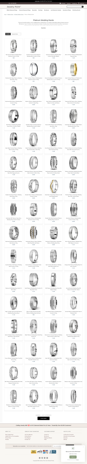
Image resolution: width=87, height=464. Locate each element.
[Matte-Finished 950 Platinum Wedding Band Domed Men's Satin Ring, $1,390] (33, 139)
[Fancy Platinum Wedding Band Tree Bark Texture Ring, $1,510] (13, 349)
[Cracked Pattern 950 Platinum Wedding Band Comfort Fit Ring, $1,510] (13, 256)
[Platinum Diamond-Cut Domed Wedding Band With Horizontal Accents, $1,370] (73, 139)
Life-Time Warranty (28, 434)
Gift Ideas (63, 3)
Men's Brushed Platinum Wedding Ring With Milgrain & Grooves (73, 242)
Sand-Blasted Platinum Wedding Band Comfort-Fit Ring (53, 312)
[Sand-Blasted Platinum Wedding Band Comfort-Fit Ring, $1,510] (53, 303)
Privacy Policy (8, 437)
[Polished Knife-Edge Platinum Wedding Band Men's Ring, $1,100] (13, 69)
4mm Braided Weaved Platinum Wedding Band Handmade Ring (53, 149)
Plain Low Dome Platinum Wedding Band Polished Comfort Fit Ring (33, 79)
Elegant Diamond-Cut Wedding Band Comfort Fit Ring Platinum (73, 405)
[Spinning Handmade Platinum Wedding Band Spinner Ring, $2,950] (13, 233)
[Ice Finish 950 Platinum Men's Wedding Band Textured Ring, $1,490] (33, 373)
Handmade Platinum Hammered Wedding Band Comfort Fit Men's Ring (33, 172)
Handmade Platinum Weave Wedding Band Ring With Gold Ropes (33, 242)
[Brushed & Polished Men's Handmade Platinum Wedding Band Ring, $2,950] (53, 233)
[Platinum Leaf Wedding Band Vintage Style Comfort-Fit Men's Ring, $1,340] (73, 349)
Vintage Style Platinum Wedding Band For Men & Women (73, 265)
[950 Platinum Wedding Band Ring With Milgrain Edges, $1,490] (53, 279)
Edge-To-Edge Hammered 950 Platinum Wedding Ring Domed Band (13, 312)
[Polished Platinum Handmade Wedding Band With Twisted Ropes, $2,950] (73, 186)
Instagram (47, 458)
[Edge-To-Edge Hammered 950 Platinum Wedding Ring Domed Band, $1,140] (13, 303)
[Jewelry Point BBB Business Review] (52, 451)
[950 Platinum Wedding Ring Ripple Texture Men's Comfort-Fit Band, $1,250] (13, 116)
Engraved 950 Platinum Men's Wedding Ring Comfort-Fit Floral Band (73, 102)
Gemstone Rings (67, 10)
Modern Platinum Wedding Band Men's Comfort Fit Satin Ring (33, 102)
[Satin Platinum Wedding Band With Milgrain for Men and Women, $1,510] (53, 93)
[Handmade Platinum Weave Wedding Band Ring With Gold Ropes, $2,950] (33, 233)
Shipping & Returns (48, 437)
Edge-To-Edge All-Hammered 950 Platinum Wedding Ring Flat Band (33, 312)
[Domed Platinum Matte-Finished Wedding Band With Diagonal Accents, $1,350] (13, 163)
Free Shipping (27, 437)
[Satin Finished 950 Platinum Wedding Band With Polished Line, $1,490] (53, 256)
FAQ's (45, 439)
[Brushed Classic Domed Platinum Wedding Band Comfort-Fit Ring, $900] (33, 46)
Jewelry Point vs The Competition (12, 436)
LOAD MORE (43, 418)
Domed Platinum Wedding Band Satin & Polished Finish (73, 312)
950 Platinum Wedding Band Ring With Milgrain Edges (53, 289)
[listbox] (16, 34)
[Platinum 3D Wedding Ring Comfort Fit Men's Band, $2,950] (13, 279)
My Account (46, 436)
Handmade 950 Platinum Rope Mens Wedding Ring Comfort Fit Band (13, 219)
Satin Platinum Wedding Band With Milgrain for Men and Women (53, 102)
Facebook (40, 458)
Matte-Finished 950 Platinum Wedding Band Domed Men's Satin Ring (34, 149)
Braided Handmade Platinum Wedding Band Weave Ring (14, 195)
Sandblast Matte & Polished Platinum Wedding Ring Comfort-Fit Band (33, 125)
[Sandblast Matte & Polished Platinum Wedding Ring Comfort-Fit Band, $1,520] (33, 116)
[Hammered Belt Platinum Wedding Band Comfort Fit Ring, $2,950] (13, 93)
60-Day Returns (28, 436)
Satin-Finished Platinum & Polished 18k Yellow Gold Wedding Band (73, 79)
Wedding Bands (76, 10)
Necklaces (46, 10)
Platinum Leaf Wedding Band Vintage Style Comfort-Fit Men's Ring (73, 359)
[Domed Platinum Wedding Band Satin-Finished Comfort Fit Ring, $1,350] (33, 256)
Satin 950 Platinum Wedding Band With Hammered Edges (53, 359)
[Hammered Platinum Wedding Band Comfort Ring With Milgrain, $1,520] (53, 46)
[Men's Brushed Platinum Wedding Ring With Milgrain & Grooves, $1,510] (73, 233)
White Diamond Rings (12, 10)
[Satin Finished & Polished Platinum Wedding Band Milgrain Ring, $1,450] (73, 326)
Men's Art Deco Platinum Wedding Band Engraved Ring (73, 55)
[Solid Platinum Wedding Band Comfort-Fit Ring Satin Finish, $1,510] (33, 279)
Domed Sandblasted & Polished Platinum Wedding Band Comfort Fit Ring (53, 79)
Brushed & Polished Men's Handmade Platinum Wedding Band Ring (53, 242)
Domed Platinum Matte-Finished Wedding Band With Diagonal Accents (13, 172)
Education (66, 437)
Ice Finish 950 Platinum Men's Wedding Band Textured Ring (33, 382)
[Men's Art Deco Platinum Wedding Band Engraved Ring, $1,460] (73, 46)
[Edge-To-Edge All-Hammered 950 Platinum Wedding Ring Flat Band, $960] (33, 303)
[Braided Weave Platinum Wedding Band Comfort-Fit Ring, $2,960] (33, 186)
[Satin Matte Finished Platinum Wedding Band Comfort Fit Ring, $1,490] (13, 139)
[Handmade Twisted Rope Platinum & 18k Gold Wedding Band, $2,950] (53, 186)
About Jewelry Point (9, 434)
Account (68, 3)
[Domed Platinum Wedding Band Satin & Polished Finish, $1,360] (73, 303)
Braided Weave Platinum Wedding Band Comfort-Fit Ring (33, 195)
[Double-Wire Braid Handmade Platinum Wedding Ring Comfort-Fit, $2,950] (53, 209)
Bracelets (34, 10)
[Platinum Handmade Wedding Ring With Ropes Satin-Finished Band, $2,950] (73, 163)
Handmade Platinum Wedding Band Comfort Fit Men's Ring (73, 219)
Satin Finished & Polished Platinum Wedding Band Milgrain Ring (73, 335)
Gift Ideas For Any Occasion (69, 436)
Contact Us (74, 3)
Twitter (42, 458)
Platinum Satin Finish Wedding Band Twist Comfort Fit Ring (73, 382)
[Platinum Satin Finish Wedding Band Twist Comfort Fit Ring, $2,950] (73, 373)
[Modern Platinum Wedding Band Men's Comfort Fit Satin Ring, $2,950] (33, 93)
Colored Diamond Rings (25, 10)
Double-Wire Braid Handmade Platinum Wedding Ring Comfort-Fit (53, 219)
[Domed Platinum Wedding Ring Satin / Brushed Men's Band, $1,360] (53, 373)
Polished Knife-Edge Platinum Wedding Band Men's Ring (13, 79)
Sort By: (8, 34)
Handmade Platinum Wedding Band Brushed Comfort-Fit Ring (33, 219)
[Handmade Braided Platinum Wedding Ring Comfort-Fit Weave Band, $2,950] (53, 163)
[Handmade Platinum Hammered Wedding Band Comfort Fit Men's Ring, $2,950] (33, 163)
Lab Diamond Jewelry (56, 10)
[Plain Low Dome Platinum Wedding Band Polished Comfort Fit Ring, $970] (33, 69)
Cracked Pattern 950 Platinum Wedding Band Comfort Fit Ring (13, 265)
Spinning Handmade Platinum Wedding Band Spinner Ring (13, 242)
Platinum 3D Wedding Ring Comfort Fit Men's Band (13, 289)
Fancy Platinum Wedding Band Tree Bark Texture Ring (13, 359)
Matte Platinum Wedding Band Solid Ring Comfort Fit (33, 335)
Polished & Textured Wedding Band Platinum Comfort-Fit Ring (13, 405)
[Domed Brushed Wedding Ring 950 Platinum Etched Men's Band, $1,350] (73, 279)
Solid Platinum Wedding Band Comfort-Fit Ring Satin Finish (33, 289)
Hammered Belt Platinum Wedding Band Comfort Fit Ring (13, 102)
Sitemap (65, 439)
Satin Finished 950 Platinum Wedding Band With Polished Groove (33, 405)
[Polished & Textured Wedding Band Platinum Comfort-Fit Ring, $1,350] (13, 396)
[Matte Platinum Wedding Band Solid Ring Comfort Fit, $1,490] (33, 326)
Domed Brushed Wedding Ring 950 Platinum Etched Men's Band (73, 289)
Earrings (40, 10)
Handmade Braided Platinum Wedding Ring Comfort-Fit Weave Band (53, 172)
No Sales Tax (27, 439)
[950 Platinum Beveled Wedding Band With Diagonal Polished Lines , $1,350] (13, 373)
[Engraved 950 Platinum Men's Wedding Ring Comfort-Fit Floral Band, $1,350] (73, 93)
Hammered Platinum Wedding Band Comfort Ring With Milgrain (53, 55)
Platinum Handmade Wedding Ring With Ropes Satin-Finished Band (73, 172)
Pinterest (44, 458)
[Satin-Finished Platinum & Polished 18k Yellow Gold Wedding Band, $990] (73, 69)
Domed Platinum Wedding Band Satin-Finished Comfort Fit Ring (34, 265)
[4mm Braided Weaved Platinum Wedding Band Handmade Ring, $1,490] (53, 139)
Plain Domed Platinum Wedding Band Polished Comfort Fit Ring (13, 55)
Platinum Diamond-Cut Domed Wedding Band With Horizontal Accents (73, 149)
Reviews (7, 439)
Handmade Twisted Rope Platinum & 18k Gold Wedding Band (53, 195)
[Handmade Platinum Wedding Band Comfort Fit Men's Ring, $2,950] (73, 209)
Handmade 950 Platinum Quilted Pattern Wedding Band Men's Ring (73, 125)
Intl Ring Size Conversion (69, 434)
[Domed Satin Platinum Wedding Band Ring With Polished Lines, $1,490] (33, 349)
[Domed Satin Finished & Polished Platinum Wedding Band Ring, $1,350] (53, 396)
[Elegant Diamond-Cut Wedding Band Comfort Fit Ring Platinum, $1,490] (73, 396)
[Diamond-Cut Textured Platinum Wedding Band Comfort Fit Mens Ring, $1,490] (53, 326)
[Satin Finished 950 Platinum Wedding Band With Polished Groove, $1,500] (33, 396)
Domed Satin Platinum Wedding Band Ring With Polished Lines (33, 359)
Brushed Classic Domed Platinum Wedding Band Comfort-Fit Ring (34, 55)
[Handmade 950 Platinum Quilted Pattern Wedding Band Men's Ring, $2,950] (73, 116)
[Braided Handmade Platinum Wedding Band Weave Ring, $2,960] (13, 186)
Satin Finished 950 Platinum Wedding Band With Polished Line (53, 265)
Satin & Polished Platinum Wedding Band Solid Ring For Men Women (13, 335)
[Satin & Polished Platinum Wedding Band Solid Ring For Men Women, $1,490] (13, 326)
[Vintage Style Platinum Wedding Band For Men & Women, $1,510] (73, 256)
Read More (43, 27)
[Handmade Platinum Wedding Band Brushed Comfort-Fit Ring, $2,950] (33, 209)
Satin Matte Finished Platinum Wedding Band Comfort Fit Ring (13, 149)
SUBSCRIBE (37, 1)
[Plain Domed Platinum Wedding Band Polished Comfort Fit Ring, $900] (13, 46)
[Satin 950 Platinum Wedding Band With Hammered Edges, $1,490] (53, 349)
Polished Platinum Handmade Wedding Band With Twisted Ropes (73, 195)
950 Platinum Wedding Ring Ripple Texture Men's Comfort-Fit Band (13, 125)
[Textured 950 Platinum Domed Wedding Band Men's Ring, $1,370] (53, 116)
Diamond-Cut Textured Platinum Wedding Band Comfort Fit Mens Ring (53, 335)
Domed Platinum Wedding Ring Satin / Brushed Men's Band (53, 382)
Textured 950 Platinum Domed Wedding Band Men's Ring (53, 125)
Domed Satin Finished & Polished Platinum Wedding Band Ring (53, 405)
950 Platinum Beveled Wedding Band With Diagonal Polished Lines (13, 382)
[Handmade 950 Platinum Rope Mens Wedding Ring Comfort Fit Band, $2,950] (13, 209)
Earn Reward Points (50, 460)
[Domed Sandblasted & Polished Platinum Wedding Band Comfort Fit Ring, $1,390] (53, 69)
